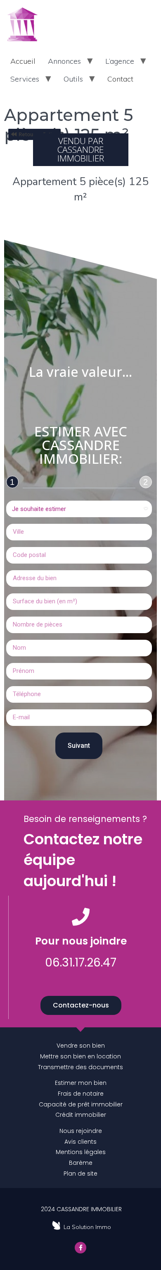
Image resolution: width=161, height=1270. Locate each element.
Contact (120, 79)
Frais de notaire (81, 1093)
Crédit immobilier (80, 1115)
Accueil (23, 61)
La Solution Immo (87, 1227)
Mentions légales (81, 1152)
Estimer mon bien (81, 1083)
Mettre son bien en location (80, 1056)
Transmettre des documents (80, 1067)
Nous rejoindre (80, 1131)
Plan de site (80, 1173)
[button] (80, 1005)
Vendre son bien (81, 1045)
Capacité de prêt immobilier (81, 1104)
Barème (80, 1163)
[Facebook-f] (80, 1247)
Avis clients (80, 1141)
